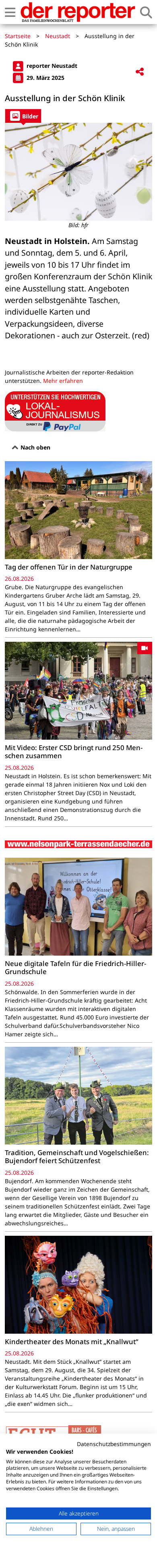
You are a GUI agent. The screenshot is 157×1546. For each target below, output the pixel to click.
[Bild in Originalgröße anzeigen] (78, 172)
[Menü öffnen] (10, 12)
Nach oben (34, 447)
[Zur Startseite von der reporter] (77, 12)
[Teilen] (139, 72)
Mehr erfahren (63, 380)
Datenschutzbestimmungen (114, 1444)
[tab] (23, 116)
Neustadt (57, 36)
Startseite (18, 36)
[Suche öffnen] (146, 12)
